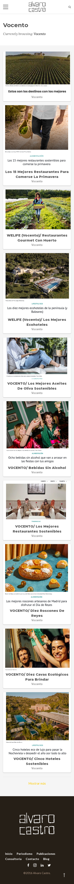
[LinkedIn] (42, 865)
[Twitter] (48, 865)
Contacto (32, 859)
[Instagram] (35, 865)
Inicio (9, 853)
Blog (46, 859)
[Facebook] (28, 865)
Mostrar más (37, 783)
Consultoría (13, 859)
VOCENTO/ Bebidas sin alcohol (37, 468)
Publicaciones (46, 853)
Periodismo (24, 853)
